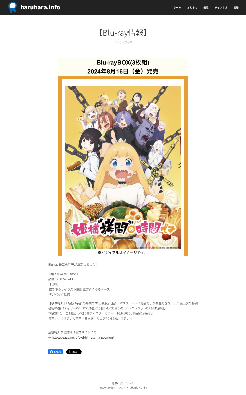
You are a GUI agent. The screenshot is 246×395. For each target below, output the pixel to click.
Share (57, 351)
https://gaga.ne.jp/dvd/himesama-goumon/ (83, 337)
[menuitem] (178, 7)
